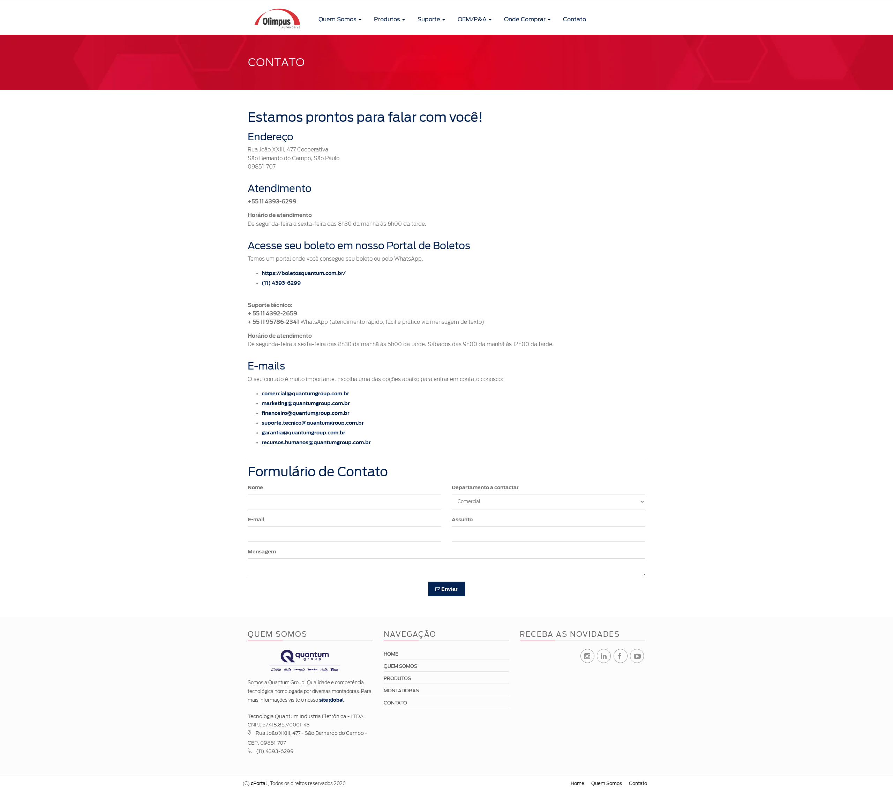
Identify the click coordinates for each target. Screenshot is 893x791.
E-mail (256, 519)
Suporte (430, 19)
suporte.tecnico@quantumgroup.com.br (313, 423)
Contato (574, 19)
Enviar (449, 589)
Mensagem (262, 551)
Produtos (388, 19)
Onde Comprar (525, 19)
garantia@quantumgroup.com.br (303, 432)
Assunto (462, 519)
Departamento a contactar (485, 487)
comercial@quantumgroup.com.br (305, 393)
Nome (255, 487)
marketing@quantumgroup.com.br (306, 403)
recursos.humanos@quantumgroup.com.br (316, 442)
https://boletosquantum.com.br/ (304, 273)
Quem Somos (338, 19)
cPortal (259, 783)
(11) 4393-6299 (281, 283)
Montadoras (401, 690)
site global (331, 700)
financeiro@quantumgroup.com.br (306, 413)
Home (391, 654)
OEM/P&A (473, 19)
